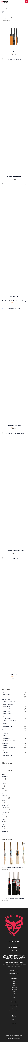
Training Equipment (7, 726)
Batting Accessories (9, 747)
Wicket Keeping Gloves (10, 721)
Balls (5, 745)
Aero (3, 779)
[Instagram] (12, 951)
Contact (14, 1025)
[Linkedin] (17, 951)
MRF (3, 814)
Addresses (14, 1009)
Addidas (4, 776)
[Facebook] (19, 951)
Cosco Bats (7, 694)
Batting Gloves (8, 709)
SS (2, 826)
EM (2, 788)
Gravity (4, 795)
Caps (5, 731)
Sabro (3, 819)
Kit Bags (6, 752)
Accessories (5, 743)
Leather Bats (7, 697)
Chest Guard (7, 713)
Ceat (3, 781)
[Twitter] (14, 951)
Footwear (4, 723)
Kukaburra (4, 807)
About (14, 1023)
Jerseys (6, 733)
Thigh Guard (7, 718)
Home (3, 9)
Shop (14, 1021)
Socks (5, 736)
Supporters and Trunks (10, 740)
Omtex (3, 817)
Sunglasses (7, 738)
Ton (3, 829)
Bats (3, 692)
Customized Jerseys (7, 755)
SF (14, 993)
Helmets (6, 716)
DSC (3, 786)
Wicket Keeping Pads (9, 702)
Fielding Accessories (9, 750)
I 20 (3, 803)
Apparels (4, 729)
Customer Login (14, 1005)
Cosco (3, 784)
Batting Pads (7, 711)
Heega (3, 800)
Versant (4, 831)
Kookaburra (5, 805)
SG (2, 822)
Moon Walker (5, 810)
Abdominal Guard (9, 704)
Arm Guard (7, 706)
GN (2, 793)
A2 (2, 774)
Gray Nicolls (5, 798)
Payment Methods (14, 1011)
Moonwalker (5, 812)
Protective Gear (6, 699)
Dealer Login (14, 1007)
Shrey (3, 824)
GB (14, 997)
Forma (3, 791)
